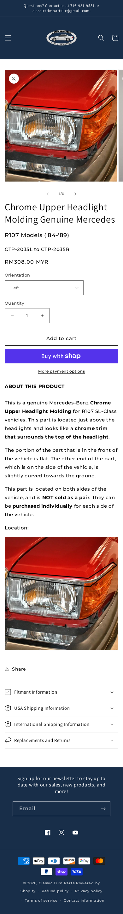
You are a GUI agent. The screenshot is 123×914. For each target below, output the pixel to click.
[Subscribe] (103, 808)
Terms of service (41, 900)
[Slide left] (48, 194)
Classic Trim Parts (57, 883)
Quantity (14, 303)
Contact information (84, 900)
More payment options (61, 371)
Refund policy (55, 891)
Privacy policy (88, 891)
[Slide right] (75, 194)
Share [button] (19, 669)
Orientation (17, 275)
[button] (8, 38)
